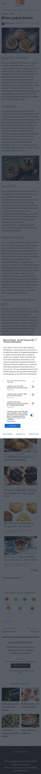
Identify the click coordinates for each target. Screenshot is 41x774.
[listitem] (20, 381)
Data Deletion (8, 434)
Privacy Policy (33, 434)
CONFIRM (12, 425)
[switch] (32, 387)
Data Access (20, 434)
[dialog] (20, 387)
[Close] (36, 340)
